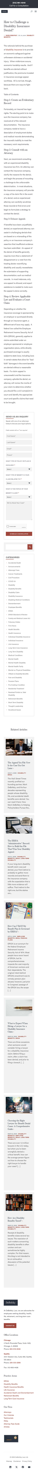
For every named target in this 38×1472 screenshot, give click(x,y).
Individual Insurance (15, 640)
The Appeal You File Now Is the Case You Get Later (19, 765)
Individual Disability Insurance (19, 637)
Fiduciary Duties (14, 622)
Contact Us (10, 1326)
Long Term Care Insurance (18, 648)
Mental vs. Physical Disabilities (19, 670)
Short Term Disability (15, 702)
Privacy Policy (27, 1461)
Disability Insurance (15, 596)
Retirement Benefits (15, 698)
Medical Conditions (15, 655)
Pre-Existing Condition (16, 685)
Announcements (14, 566)
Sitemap (9, 1461)
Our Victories (9, 1415)
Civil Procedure (13, 577)
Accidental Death (14, 563)
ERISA (10, 611)
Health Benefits (13, 629)
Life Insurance (13, 644)
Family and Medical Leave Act (19, 618)
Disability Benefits (14, 588)
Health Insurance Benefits (14, 1387)
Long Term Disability (15, 651)
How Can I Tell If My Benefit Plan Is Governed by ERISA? (19, 929)
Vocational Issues (14, 710)
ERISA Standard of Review (17, 614)
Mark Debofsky (11, 35)
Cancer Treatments (15, 574)
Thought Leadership (15, 706)
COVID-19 (11, 581)
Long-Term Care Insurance (14, 1398)
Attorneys (7, 1412)
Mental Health (13, 659)
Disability (11, 585)
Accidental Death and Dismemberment (19, 1392)
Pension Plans (13, 681)
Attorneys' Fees (13, 570)
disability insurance (14, 49)
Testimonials (8, 1418)
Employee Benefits (15, 607)
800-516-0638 (15, 1349)
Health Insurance (14, 633)
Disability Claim (13, 592)
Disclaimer (17, 1461)
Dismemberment (14, 603)
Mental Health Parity (15, 666)
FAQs (6, 1421)
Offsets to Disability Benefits (18, 674)
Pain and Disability (15, 677)
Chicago (7, 1340)
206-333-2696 (15, 1362)
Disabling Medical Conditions (19, 600)
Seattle (7, 1354)
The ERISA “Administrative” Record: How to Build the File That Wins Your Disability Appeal (19, 846)
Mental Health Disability (17, 662)
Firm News (12, 625)
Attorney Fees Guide (11, 1424)
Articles (7, 1426)
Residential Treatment (16, 688)
